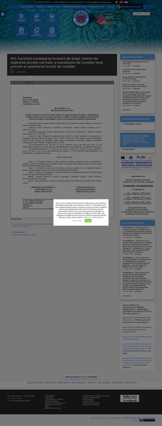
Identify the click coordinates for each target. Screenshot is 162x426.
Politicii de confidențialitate (93, 217)
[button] (3, 14)
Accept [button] (88, 221)
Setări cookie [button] (77, 220)
